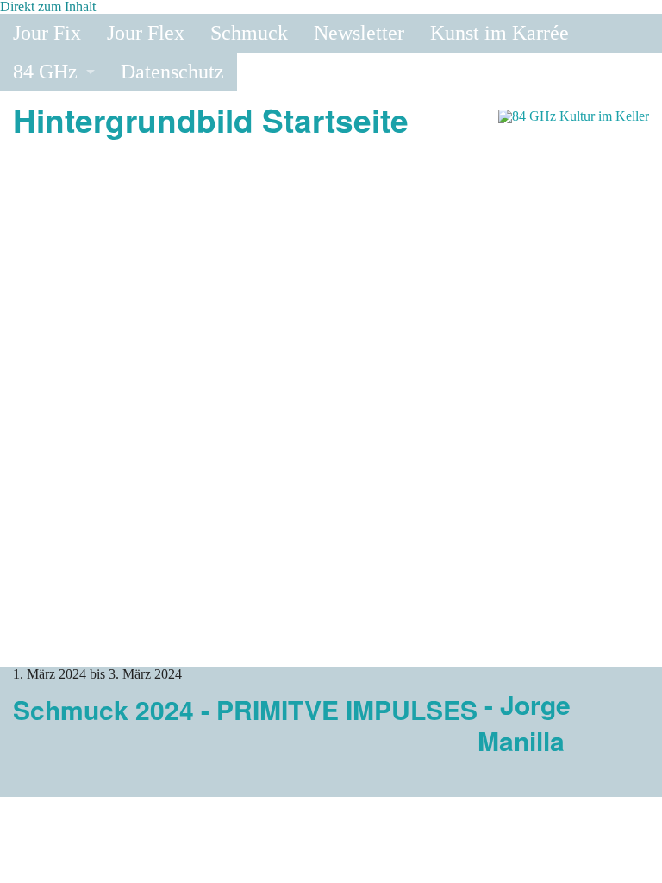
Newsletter (359, 33)
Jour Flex (145, 33)
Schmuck (249, 33)
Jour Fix (47, 33)
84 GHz (45, 71)
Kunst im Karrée (499, 33)
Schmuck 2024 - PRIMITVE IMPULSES (245, 709)
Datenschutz (172, 71)
